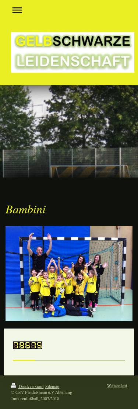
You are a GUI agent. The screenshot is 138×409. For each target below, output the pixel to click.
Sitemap (52, 386)
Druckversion (30, 386)
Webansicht (117, 385)
